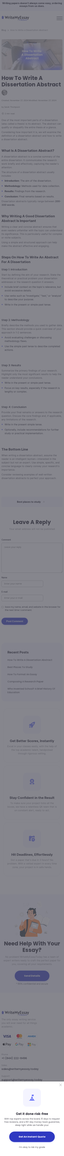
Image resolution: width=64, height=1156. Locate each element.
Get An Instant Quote (32, 1136)
